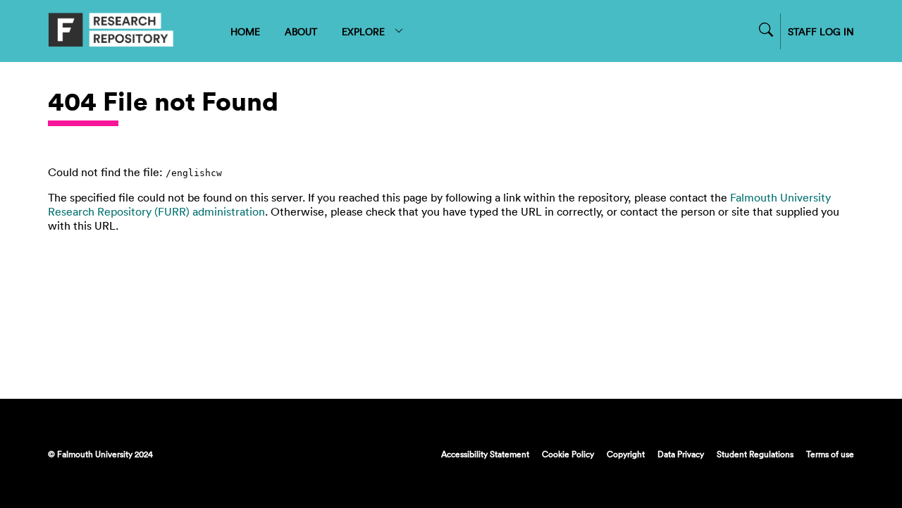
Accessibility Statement (485, 453)
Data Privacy (680, 453)
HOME (245, 31)
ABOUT (301, 31)
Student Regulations (755, 453)
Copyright (626, 453)
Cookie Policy (568, 453)
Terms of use (830, 453)
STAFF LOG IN (821, 31)
